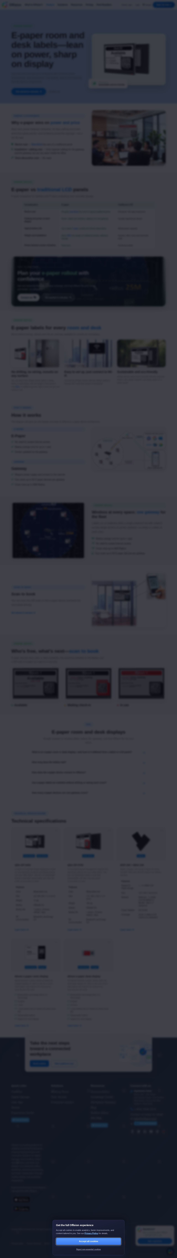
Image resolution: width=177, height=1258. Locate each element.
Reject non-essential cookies (88, 1249)
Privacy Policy (91, 1233)
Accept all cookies (88, 1241)
